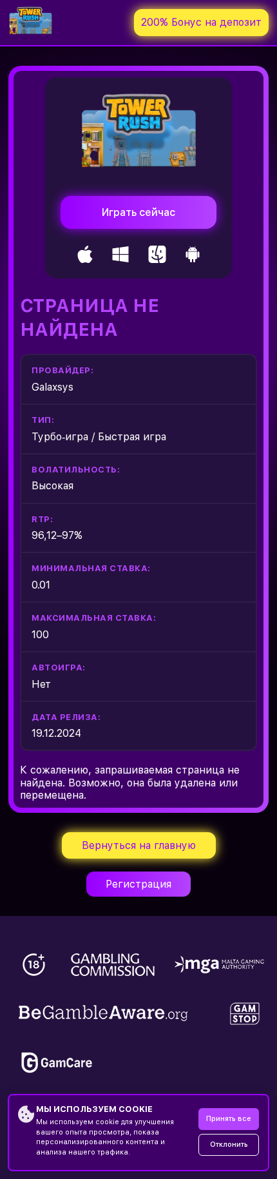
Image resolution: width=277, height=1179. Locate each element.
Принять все (228, 1119)
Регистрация (138, 884)
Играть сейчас (138, 212)
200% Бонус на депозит (201, 22)
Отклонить (229, 1144)
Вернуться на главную (139, 845)
